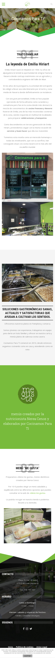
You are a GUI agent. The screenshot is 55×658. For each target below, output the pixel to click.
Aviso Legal (41, 647)
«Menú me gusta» (37, 493)
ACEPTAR (27, 656)
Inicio (10, 647)
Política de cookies (24, 647)
